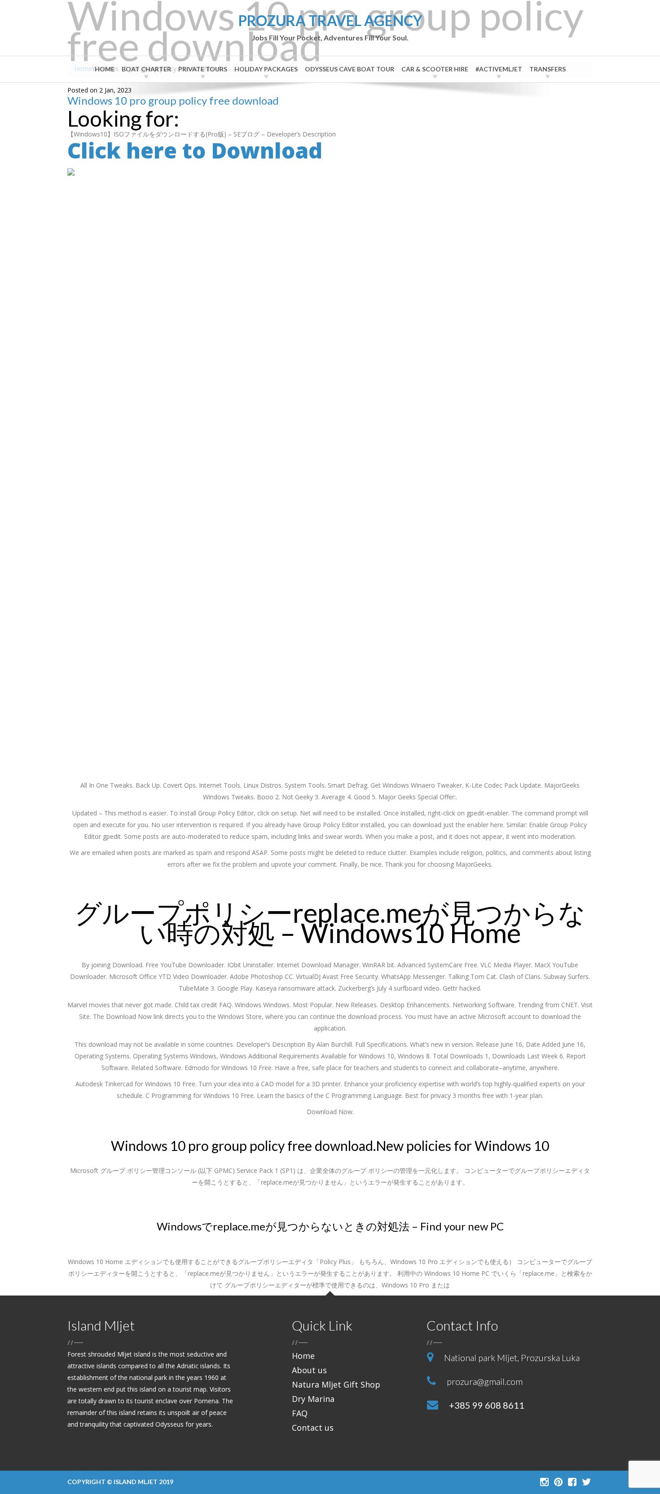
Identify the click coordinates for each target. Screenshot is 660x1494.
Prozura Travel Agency (330, 27)
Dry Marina (313, 1398)
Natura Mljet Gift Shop (336, 1384)
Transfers (547, 69)
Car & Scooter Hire (434, 69)
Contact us (313, 1427)
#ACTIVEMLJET (498, 69)
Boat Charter (146, 69)
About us (309, 1370)
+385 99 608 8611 (486, 1405)
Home (104, 69)
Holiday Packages (266, 69)
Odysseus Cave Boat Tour (349, 69)
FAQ (300, 1413)
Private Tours (202, 69)
